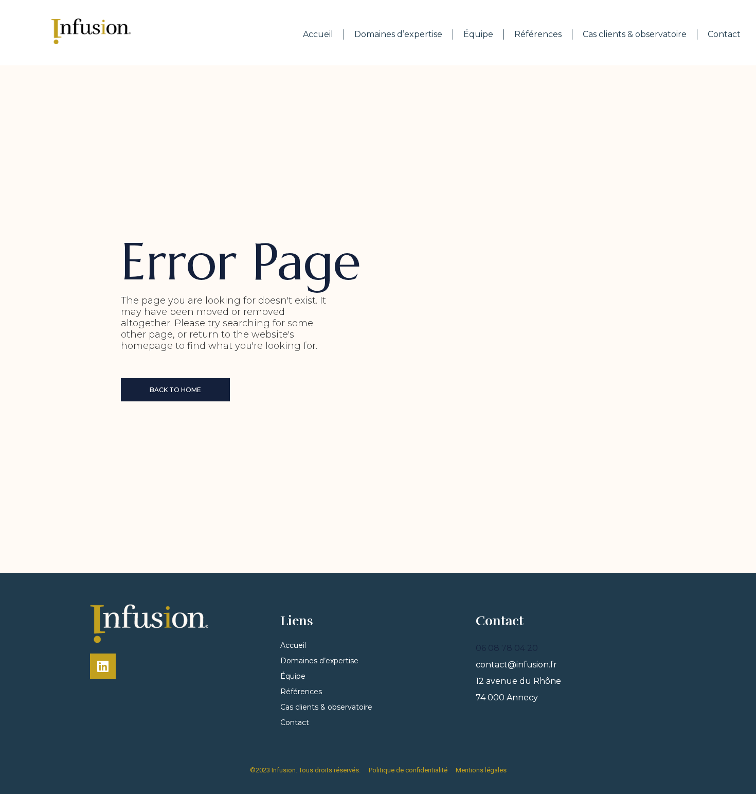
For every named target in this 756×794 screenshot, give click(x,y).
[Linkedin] (103, 666)
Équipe (478, 34)
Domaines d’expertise (398, 34)
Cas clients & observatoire (635, 34)
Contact (724, 34)
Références (538, 34)
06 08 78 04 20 (507, 648)
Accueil (318, 34)
